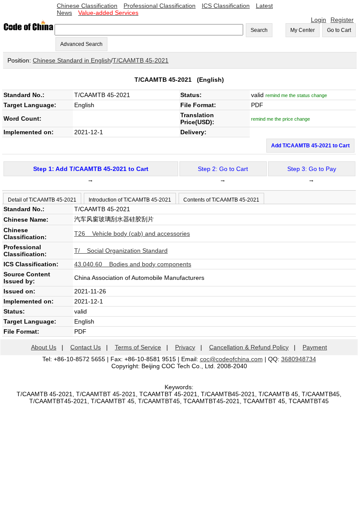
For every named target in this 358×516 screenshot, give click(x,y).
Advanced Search (81, 44)
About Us (43, 347)
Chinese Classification (87, 5)
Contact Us (85, 347)
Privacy (185, 347)
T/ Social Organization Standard (121, 250)
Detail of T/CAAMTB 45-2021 (42, 200)
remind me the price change (280, 119)
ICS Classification (226, 5)
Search (259, 30)
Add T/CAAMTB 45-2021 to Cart (310, 146)
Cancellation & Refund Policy (249, 347)
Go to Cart (339, 30)
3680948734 (298, 359)
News (64, 12)
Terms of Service (138, 347)
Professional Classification (160, 5)
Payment (315, 347)
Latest (264, 5)
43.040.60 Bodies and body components (132, 264)
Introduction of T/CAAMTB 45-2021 (130, 200)
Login (318, 19)
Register (342, 19)
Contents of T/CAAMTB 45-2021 (221, 200)
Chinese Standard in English (72, 60)
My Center (302, 30)
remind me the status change (296, 95)
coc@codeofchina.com (231, 359)
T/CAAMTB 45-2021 (141, 60)
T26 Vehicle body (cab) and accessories (132, 233)
